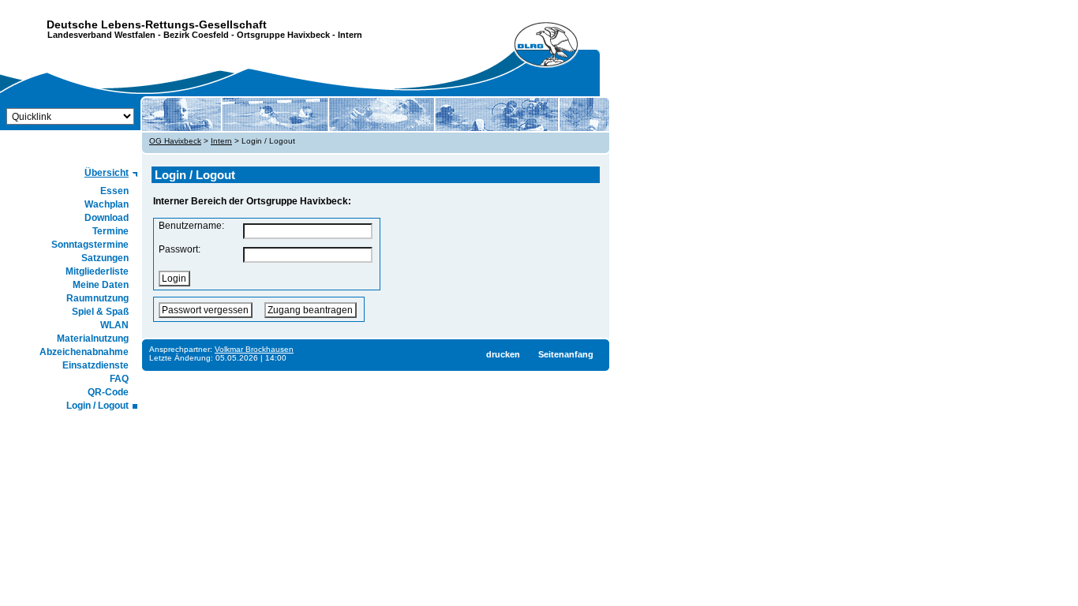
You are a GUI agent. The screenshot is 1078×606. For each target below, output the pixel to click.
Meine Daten (101, 284)
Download (106, 217)
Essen (114, 190)
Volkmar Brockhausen (254, 349)
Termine (110, 231)
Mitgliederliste (97, 271)
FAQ (119, 378)
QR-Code (108, 392)
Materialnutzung (93, 338)
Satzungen (105, 258)
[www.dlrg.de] (547, 45)
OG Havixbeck (175, 141)
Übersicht (106, 172)
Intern (221, 141)
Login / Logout (97, 405)
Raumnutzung (97, 298)
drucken (503, 354)
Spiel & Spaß (100, 311)
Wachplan (106, 204)
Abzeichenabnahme (84, 351)
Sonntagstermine (90, 244)
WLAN (114, 325)
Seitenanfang (565, 354)
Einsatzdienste (95, 365)
